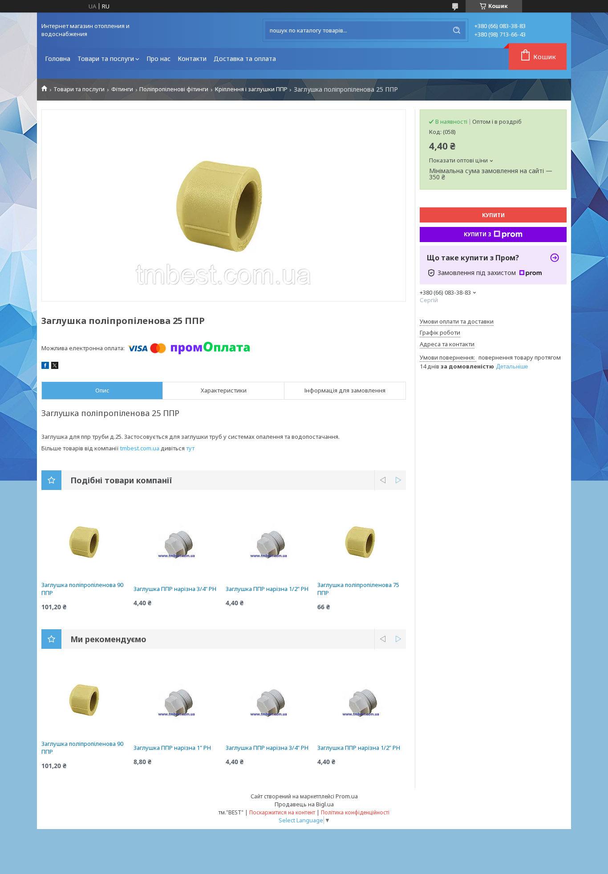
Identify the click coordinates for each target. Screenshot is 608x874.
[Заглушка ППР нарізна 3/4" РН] (178, 545)
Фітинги (122, 89)
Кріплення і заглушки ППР (251, 89)
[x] (54, 367)
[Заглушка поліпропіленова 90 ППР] (85, 541)
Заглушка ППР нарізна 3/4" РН (175, 589)
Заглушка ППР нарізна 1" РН (172, 748)
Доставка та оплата (245, 58)
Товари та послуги (105, 58)
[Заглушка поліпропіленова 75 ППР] (361, 541)
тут (190, 448)
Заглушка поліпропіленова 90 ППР (82, 589)
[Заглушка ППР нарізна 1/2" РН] (270, 545)
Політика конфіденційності (355, 812)
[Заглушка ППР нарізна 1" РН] (178, 704)
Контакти (192, 58)
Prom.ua (347, 796)
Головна (57, 58)
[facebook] (45, 367)
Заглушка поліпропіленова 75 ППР (358, 589)
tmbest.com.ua (139, 448)
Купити (493, 215)
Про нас (158, 58)
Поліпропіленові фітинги (173, 89)
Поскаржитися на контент (282, 812)
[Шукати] (457, 30)
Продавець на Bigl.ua (304, 804)
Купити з (477, 234)
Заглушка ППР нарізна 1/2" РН (267, 589)
